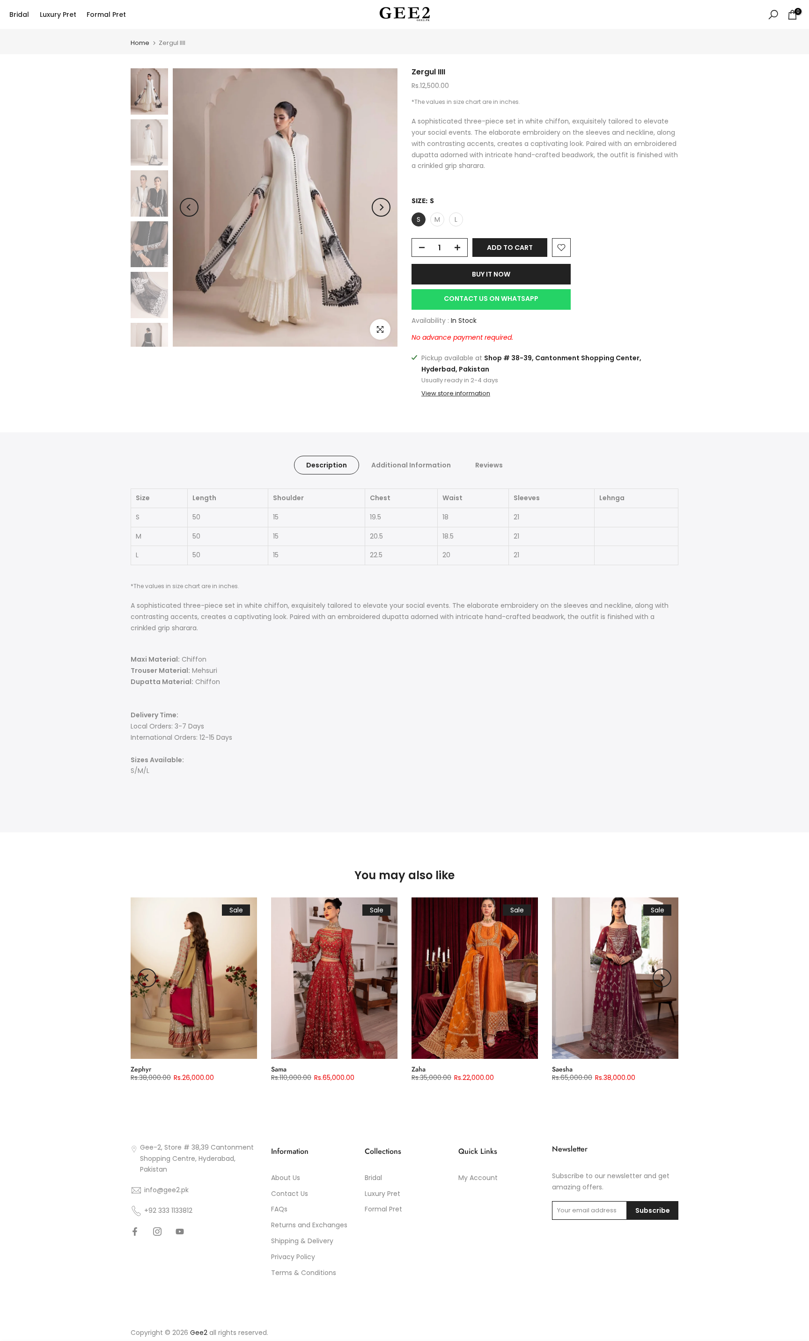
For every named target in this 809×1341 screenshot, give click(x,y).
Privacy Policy (293, 1256)
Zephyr (141, 1069)
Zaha (419, 1069)
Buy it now (491, 274)
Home (140, 43)
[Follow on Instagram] (157, 1231)
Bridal (19, 14)
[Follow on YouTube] (180, 1231)
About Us (285, 1177)
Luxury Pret (58, 14)
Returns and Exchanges (309, 1225)
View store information (455, 393)
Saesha (562, 1069)
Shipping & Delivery (302, 1241)
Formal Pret (106, 14)
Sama (279, 1069)
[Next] (381, 207)
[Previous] (189, 207)
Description (326, 465)
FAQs (279, 1209)
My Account (478, 1177)
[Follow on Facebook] (135, 1231)
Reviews (489, 465)
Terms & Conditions (303, 1272)
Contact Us (289, 1193)
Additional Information (411, 465)
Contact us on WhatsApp (491, 298)
